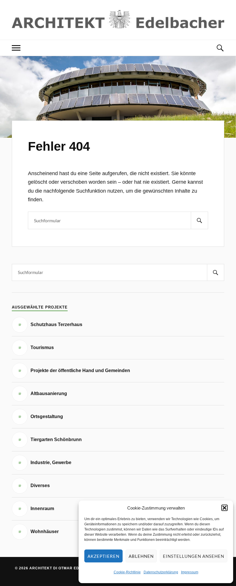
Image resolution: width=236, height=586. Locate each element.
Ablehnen (141, 556)
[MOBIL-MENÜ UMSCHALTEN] (16, 48)
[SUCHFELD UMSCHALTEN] (220, 48)
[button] (224, 508)
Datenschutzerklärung (161, 572)
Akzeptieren (103, 556)
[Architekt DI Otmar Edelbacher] (118, 19)
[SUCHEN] (199, 220)
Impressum (189, 572)
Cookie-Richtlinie (127, 572)
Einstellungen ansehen (193, 556)
